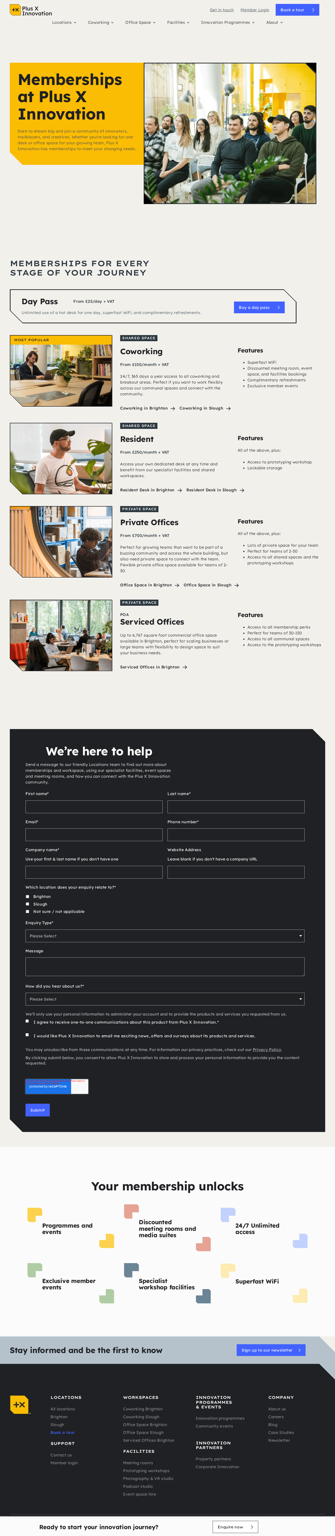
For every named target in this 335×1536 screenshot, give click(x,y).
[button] (64, 23)
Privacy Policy (267, 1049)
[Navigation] (31, 9)
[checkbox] (165, 904)
